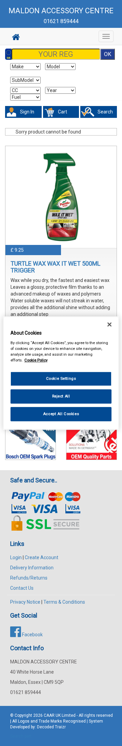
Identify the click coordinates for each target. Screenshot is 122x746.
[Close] (109, 324)
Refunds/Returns (28, 578)
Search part (21, 736)
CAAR (49, 715)
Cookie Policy (35, 360)
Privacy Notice (25, 602)
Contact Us (22, 588)
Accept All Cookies (61, 413)
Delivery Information (32, 567)
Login (16, 557)
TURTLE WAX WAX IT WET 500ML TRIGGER (55, 267)
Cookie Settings (61, 378)
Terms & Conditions (64, 602)
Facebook (32, 634)
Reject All (61, 396)
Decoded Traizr (51, 727)
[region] (61, 373)
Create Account (41, 557)
